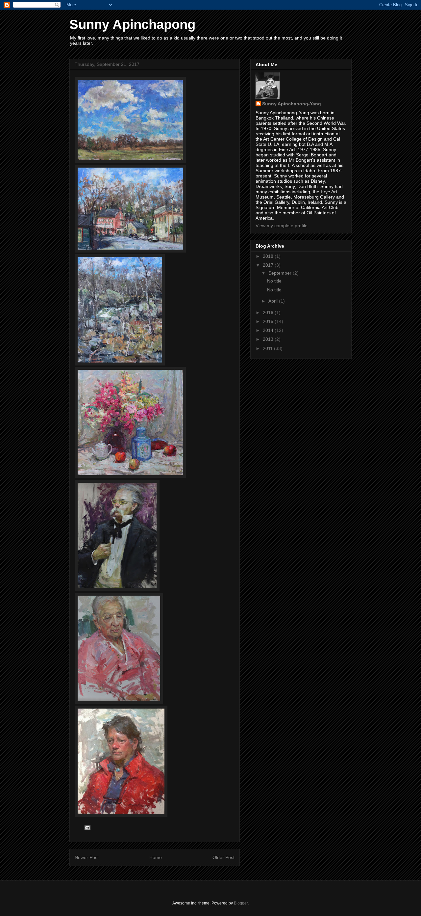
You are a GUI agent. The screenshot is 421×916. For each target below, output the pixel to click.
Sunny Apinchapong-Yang (291, 103)
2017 (269, 265)
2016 (269, 312)
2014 (269, 330)
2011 (268, 348)
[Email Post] (87, 827)
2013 (269, 339)
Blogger (241, 903)
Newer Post (87, 857)
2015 (269, 321)
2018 (269, 256)
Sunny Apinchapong (132, 24)
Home (155, 857)
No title (274, 280)
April (273, 301)
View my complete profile (282, 225)
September (280, 273)
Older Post (223, 857)
